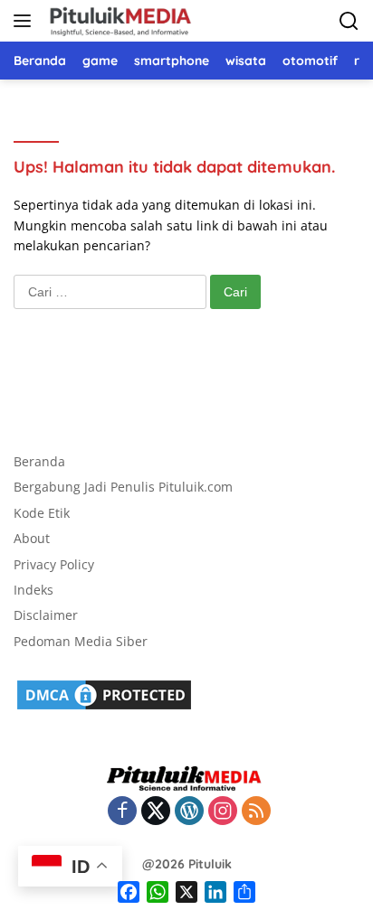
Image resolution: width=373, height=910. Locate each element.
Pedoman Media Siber (81, 641)
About (32, 538)
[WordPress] (189, 812)
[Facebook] (122, 812)
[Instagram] (222, 812)
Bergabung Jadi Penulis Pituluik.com (123, 486)
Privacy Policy (54, 564)
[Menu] (26, 20)
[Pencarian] (349, 21)
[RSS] (256, 812)
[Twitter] (155, 812)
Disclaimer (46, 615)
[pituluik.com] (118, 20)
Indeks (33, 589)
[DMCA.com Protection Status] (104, 693)
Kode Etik (42, 512)
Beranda (39, 461)
